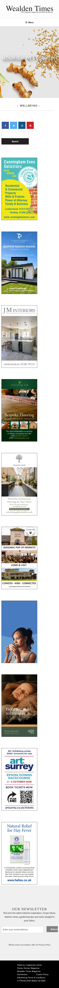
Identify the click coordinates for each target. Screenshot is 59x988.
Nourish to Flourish (29, 58)
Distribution (22, 974)
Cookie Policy (42, 974)
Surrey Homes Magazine (28, 968)
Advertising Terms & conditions (31, 977)
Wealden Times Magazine (28, 971)
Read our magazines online (29, 965)
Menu (31, 22)
